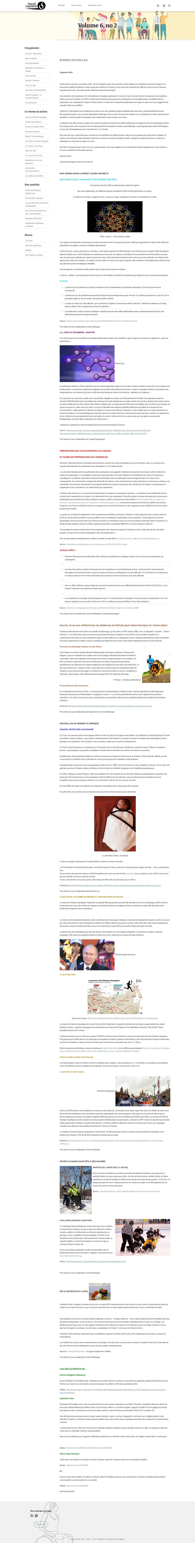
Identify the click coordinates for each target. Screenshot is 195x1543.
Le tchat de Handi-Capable (36, 141)
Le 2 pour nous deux (34, 146)
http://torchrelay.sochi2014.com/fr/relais (83, 1141)
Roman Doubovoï (67, 1051)
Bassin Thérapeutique (34, 136)
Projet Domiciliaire (33, 122)
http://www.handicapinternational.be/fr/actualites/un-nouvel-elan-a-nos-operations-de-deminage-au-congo (110, 706)
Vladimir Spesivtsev (110, 1048)
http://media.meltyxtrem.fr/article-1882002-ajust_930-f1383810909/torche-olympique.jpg (123, 1018)
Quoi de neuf (30, 150)
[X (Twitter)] (164, 6)
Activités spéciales (33, 245)
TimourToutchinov (116, 1051)
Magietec (121, 1539)
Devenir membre (32, 80)
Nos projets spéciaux (34, 198)
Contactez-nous (94, 5)
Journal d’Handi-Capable (35, 117)
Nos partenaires (32, 63)
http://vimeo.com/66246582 (77, 1486)
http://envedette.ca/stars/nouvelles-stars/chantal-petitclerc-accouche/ (133, 885)
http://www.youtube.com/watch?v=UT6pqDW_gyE (87, 1390)
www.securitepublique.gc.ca (148, 538)
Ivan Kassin (92, 1051)
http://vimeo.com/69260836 (101, 1448)
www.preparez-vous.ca (125, 538)
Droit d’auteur (31, 102)
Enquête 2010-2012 (33, 218)
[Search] (169, 6)
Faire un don (76, 5)
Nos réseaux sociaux (34, 255)
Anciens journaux (32, 131)
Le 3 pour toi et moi (33, 155)
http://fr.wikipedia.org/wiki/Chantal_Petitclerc (86, 885)
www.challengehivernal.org (70, 1256)
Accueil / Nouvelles (33, 53)
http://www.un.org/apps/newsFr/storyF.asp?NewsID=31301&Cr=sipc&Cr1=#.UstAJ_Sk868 (103, 608)
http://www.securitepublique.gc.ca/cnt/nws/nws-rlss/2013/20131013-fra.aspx (97, 544)
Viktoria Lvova (148, 1048)
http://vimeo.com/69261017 (77, 1448)
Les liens (29, 241)
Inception (130, 873)
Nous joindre (30, 76)
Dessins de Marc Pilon (34, 127)
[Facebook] (158, 6)
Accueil (61, 5)
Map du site (41, 1524)
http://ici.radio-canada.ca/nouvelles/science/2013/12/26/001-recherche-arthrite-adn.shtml (102, 321)
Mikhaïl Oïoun (103, 1051)
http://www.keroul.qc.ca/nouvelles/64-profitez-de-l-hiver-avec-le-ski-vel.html (130, 1191)
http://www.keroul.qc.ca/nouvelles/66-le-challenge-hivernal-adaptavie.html (96, 1261)
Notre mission (31, 58)
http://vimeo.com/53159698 (77, 1465)
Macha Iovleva (80, 1051)
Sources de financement (35, 90)
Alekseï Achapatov (162, 1048)
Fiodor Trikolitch (133, 1051)
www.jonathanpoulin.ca (77, 1351)
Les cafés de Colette (34, 176)
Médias (28, 250)
